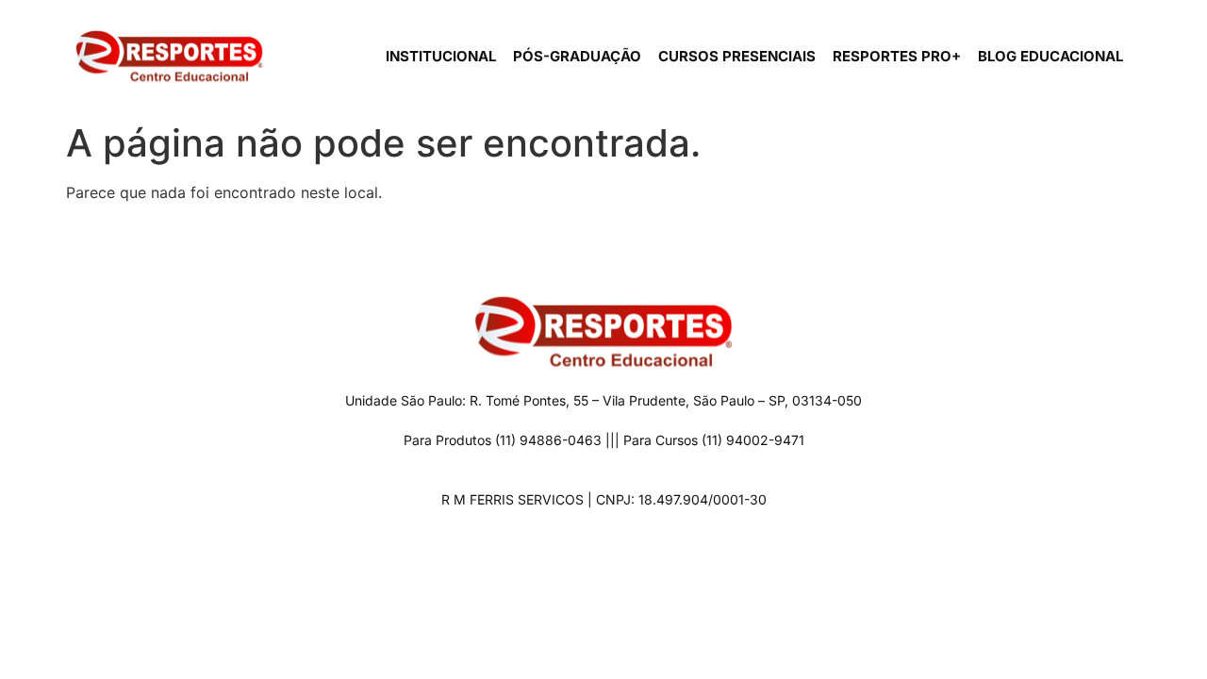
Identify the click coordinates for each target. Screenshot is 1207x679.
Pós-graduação (577, 56)
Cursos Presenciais (737, 56)
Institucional (441, 56)
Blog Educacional (1050, 56)
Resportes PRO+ (897, 56)
